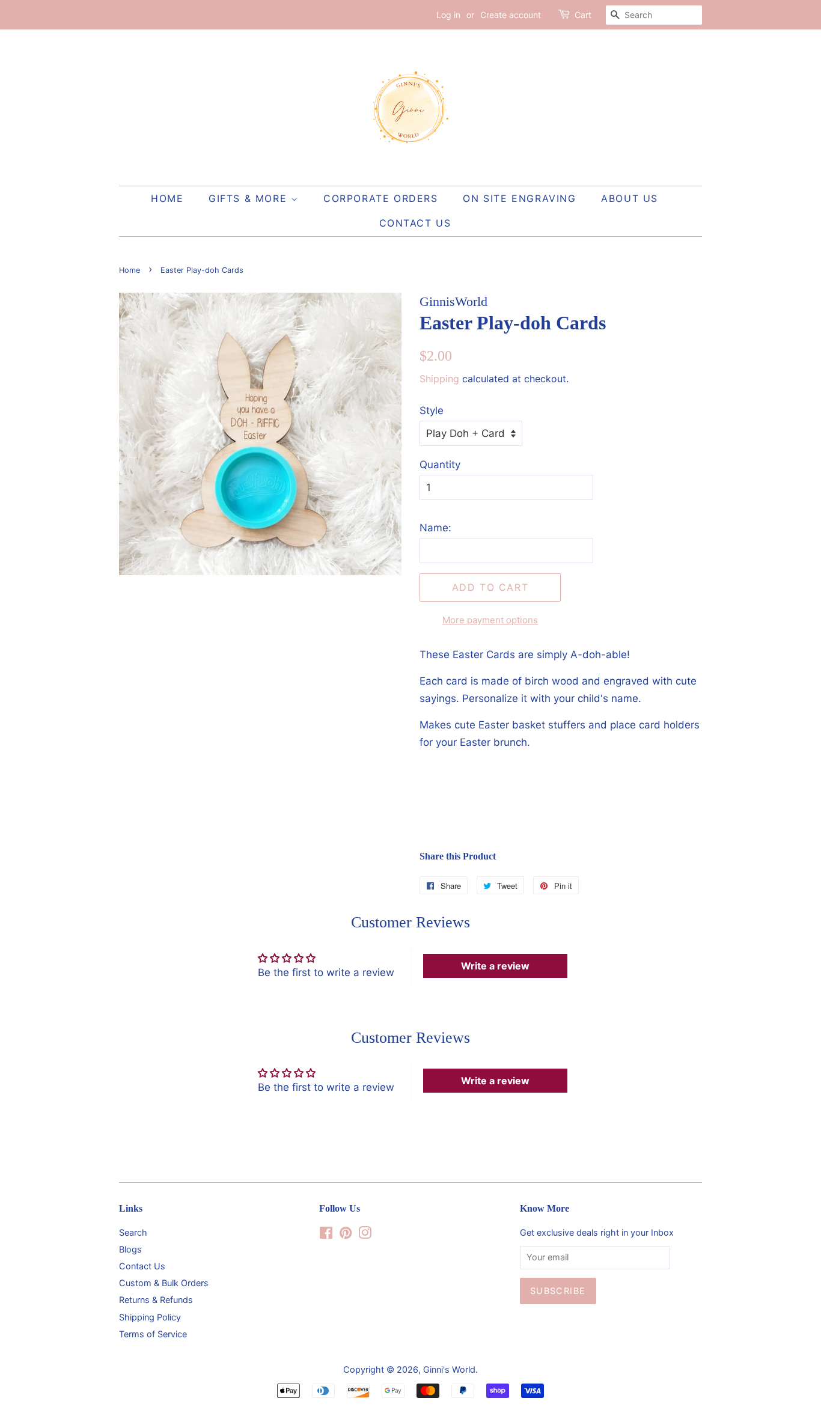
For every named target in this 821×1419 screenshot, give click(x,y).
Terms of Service (153, 1334)
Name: (435, 528)
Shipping (439, 379)
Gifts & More (250, 198)
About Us (629, 198)
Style (432, 410)
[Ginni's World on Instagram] (364, 1235)
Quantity (440, 465)
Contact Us (415, 223)
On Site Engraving (519, 198)
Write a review (495, 966)
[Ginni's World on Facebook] (326, 1235)
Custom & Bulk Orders (164, 1283)
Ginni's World (449, 1369)
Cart (583, 15)
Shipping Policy (150, 1317)
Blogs (130, 1249)
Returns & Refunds (156, 1300)
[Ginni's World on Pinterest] (345, 1235)
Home (167, 198)
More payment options (490, 620)
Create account (510, 15)
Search (133, 1232)
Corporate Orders (380, 198)
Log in (448, 15)
